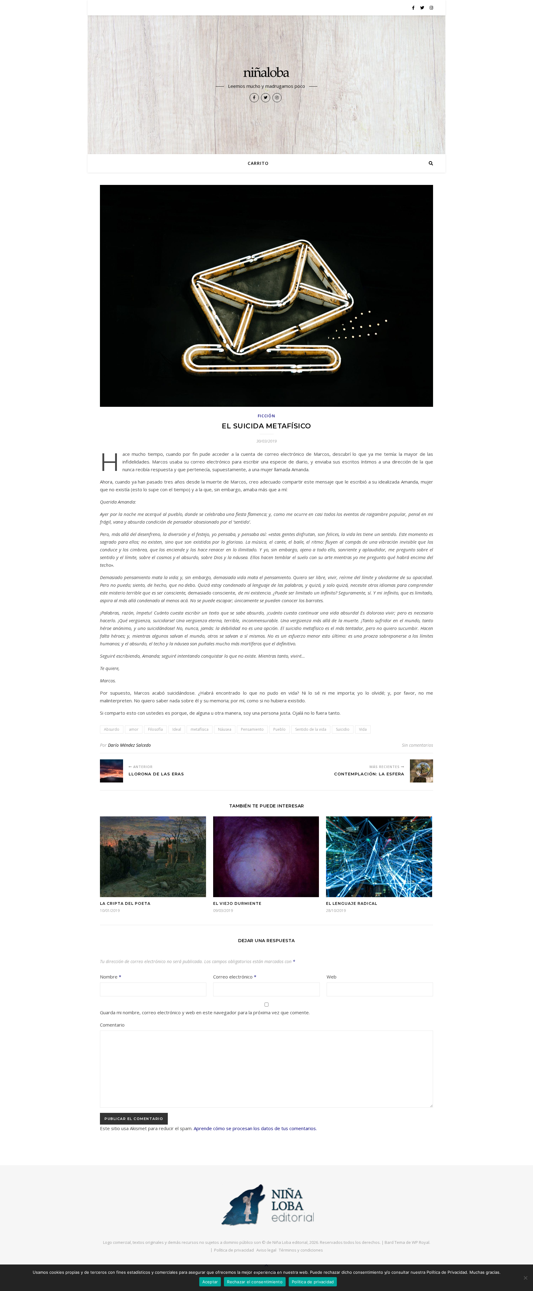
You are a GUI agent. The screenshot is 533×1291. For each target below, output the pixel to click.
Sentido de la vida (310, 729)
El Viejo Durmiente (237, 903)
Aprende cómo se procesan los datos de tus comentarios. (255, 1128)
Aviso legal (266, 1250)
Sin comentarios (417, 745)
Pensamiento (252, 729)
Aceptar (210, 1281)
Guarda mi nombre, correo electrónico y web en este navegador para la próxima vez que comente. (205, 1012)
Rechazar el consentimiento (255, 1281)
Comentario (112, 1025)
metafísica (200, 729)
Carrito (258, 163)
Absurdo (111, 729)
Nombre (110, 977)
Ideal (176, 729)
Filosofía (155, 729)
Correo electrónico (234, 977)
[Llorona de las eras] (111, 770)
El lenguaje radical (351, 903)
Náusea (224, 729)
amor (133, 729)
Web (332, 977)
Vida (363, 729)
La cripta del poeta (125, 903)
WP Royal (420, 1242)
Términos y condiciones (301, 1250)
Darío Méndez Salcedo (129, 745)
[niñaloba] (266, 73)
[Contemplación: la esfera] (421, 770)
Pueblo (279, 729)
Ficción (266, 416)
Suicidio (342, 729)
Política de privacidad (234, 1250)
